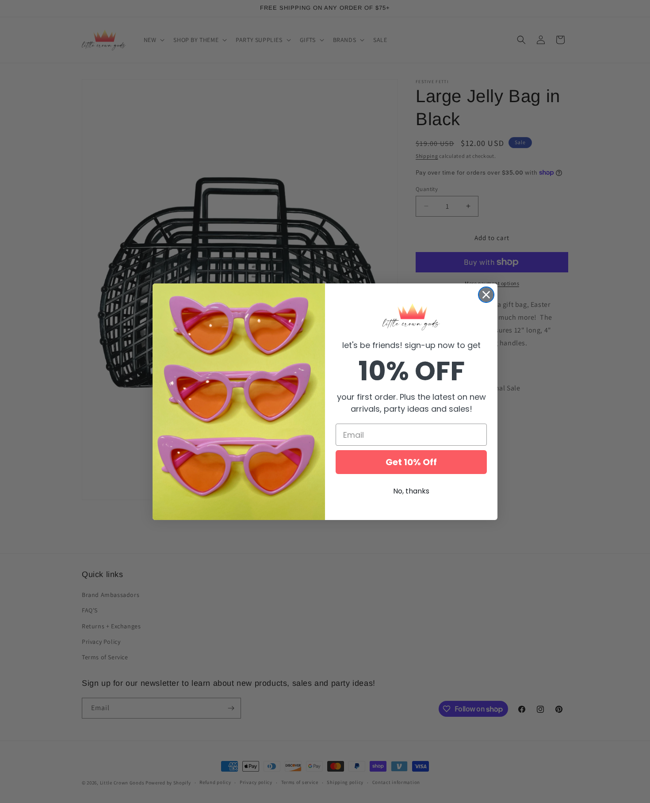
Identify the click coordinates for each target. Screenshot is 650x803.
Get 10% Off (411, 462)
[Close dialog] (486, 294)
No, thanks (411, 491)
